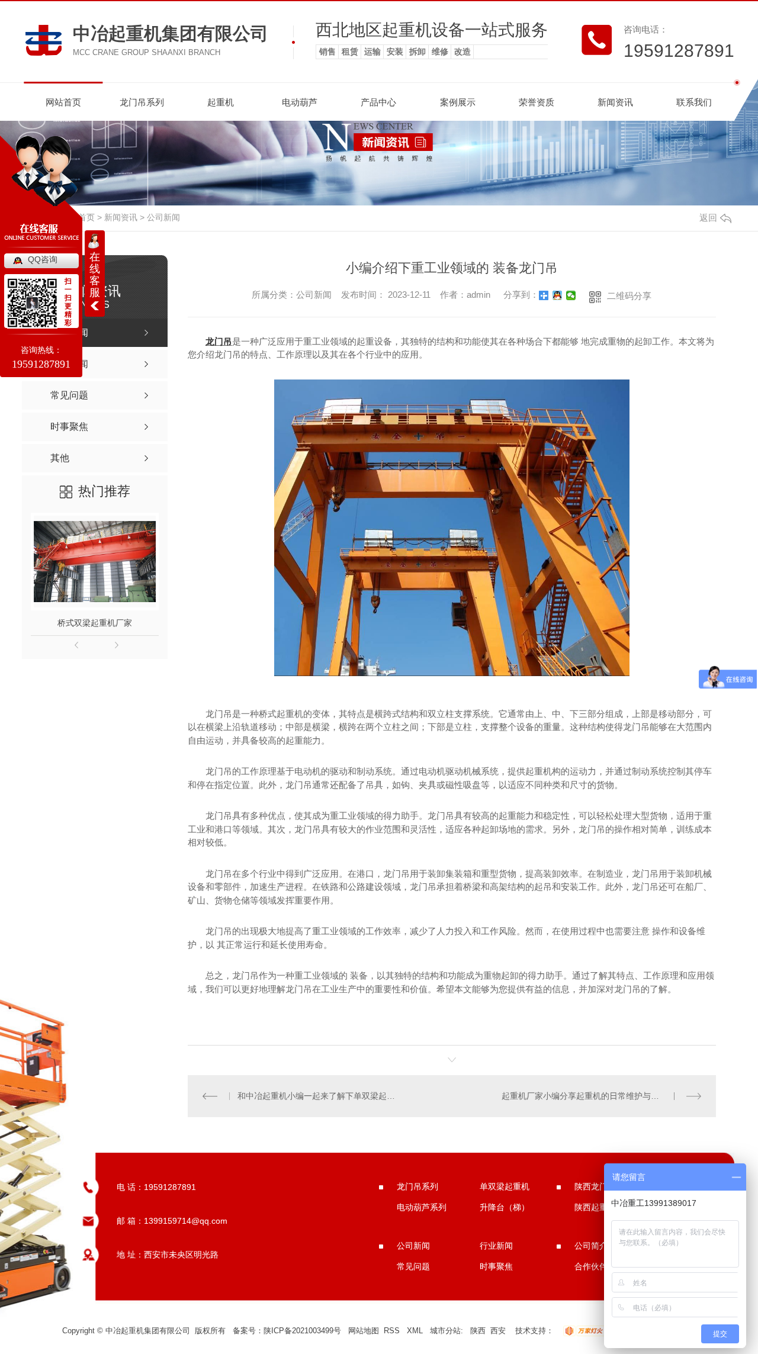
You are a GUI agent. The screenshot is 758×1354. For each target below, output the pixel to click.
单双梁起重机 (504, 1186)
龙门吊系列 (142, 102)
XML (416, 1330)
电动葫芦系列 (422, 1207)
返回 (708, 218)
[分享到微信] (571, 295)
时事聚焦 (496, 1266)
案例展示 (458, 102)
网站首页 (63, 102)
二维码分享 (629, 296)
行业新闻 (496, 1245)
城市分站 (445, 1330)
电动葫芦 (299, 102)
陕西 (478, 1330)
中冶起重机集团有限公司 (170, 33)
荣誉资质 (536, 102)
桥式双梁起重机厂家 (94, 623)
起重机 (220, 102)
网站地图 (363, 1330)
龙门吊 (218, 341)
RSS (393, 1330)
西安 (498, 1330)
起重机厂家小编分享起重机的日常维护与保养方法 (593, 1096)
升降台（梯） (504, 1207)
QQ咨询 (42, 259)
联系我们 (694, 102)
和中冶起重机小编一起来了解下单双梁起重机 (319, 1096)
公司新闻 (163, 217)
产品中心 (378, 102)
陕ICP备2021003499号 (302, 1330)
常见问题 (413, 1266)
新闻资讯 (615, 102)
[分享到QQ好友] (558, 295)
